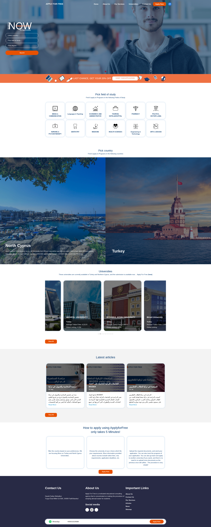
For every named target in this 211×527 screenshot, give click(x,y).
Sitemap (129, 509)
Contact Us (146, 4)
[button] (98, 334)
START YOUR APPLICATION (125, 78)
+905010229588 (73, 521)
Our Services (119, 4)
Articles (128, 503)
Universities (133, 4)
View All (51, 341)
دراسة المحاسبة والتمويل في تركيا (62, 387)
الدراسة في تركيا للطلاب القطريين (143, 387)
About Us (106, 4)
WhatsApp (56, 521)
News (128, 506)
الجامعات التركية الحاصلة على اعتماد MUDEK (104, 385)
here (150, 274)
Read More (52, 405)
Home (96, 4)
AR (170, 4)
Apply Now (159, 4)
